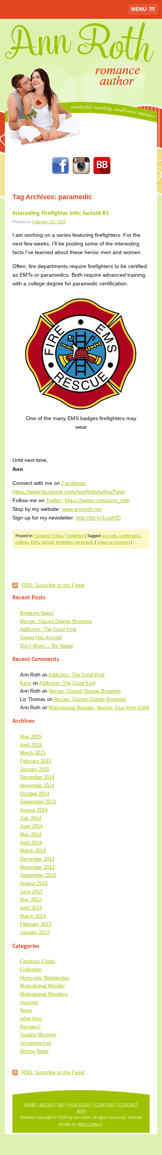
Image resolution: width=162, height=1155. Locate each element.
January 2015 (34, 769)
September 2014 (38, 802)
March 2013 (33, 916)
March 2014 (33, 850)
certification (129, 535)
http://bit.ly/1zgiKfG (98, 518)
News (26, 1010)
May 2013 (30, 899)
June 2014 (31, 826)
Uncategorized (35, 1043)
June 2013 (31, 891)
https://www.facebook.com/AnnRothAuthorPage (68, 492)
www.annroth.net (82, 509)
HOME (30, 1104)
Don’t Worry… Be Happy (46, 646)
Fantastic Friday (48, 535)
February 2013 (35, 924)
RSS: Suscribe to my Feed (52, 585)
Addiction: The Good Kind (48, 629)
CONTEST (105, 1104)
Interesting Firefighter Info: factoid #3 (60, 213)
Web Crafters (90, 1124)
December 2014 (37, 777)
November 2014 (37, 785)
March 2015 (33, 753)
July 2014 (30, 818)
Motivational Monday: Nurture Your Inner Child (99, 707)
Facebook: (74, 483)
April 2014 (31, 843)
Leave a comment (113, 542)
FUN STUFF (80, 1104)
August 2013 (33, 883)
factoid (47, 542)
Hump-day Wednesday (44, 978)
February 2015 (35, 761)
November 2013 (37, 867)
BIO (61, 1104)
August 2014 (33, 810)
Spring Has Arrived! (41, 637)
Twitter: (54, 500)
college (21, 542)
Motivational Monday (42, 986)
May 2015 (30, 736)
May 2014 (30, 834)
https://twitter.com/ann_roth (97, 500)
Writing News (34, 1051)
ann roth (109, 535)
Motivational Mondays (44, 994)
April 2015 (31, 745)
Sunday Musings (38, 1035)
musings (29, 1002)
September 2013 (38, 875)
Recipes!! (30, 1027)
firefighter (64, 542)
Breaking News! (37, 613)
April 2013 (31, 908)
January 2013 (34, 932)
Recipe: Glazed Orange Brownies (56, 621)
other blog (30, 1018)
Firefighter (74, 535)
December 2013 (37, 859)
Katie (25, 683)
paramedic (84, 542)
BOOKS (47, 1104)
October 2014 (34, 794)
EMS (35, 542)
